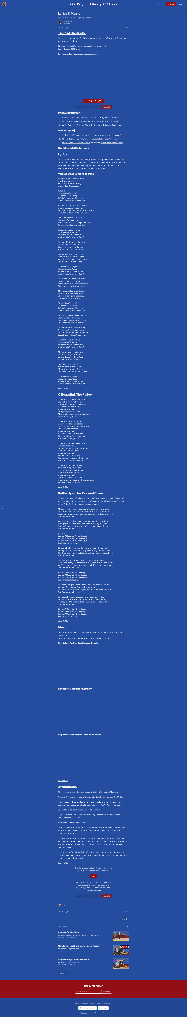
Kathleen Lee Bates (115, 838)
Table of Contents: (72, 33)
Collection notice (106, 1003)
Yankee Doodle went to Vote (74, 135)
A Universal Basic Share (112, 125)
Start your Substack (88, 1008)
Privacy (93, 1003)
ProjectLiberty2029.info (68, 49)
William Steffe (77, 858)
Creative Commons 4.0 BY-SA (83, 162)
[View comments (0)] (77, 940)
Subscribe (171, 4)
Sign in (180, 4)
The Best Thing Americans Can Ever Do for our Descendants (78, 935)
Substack (84, 1013)
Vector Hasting (67, 21)
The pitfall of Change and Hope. (68, 949)
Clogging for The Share (68, 932)
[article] (93, 936)
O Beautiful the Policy (72, 139)
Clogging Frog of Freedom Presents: (74, 959)
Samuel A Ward (65, 847)
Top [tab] (60, 927)
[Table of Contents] (2, 508)
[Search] (159, 4)
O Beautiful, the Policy (72, 121)
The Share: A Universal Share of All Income (72, 962)
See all (62, 973)
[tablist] (63, 927)
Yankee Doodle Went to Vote (74, 117)
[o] (121, 950)
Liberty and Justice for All (91, 805)
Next (123, 919)
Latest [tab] (65, 927)
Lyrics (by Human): (70, 112)
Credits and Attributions (73, 148)
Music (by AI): (67, 130)
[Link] (55, 33)
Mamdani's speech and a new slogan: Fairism (79, 946)
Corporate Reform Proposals (105, 121)
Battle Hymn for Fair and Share (76, 125)
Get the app (103, 1008)
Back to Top (63, 388)
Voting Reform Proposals (109, 117)
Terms (98, 1003)
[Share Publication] (163, 4)
